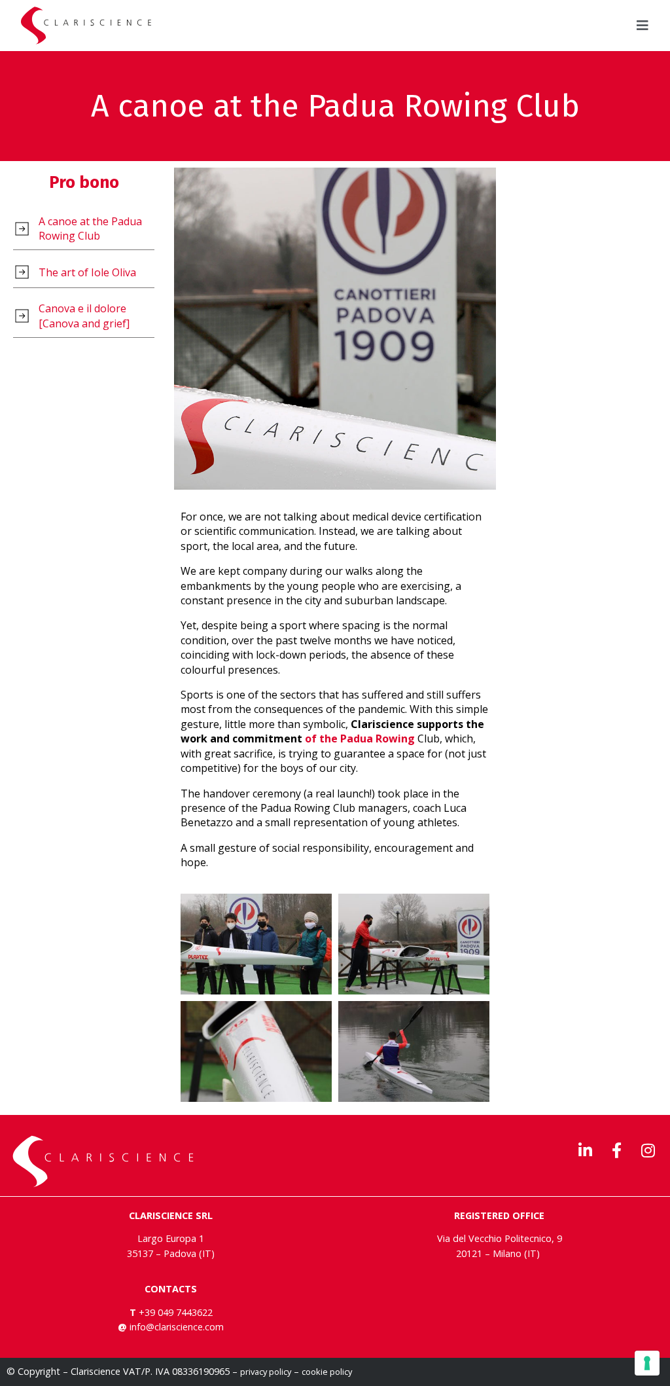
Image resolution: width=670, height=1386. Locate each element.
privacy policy (265, 1371)
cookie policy (327, 1371)
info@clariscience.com (177, 1327)
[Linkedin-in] (585, 1150)
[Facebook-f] (616, 1150)
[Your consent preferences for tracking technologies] (647, 1363)
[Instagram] (647, 1150)
